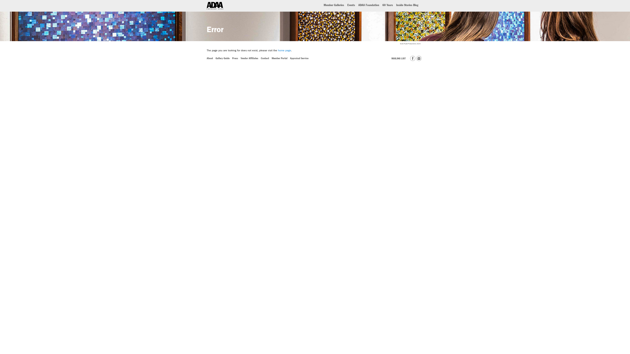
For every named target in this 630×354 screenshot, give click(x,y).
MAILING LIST (398, 58)
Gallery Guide (223, 58)
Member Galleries (334, 5)
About (210, 58)
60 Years (387, 5)
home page (284, 50)
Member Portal (279, 58)
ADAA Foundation (368, 5)
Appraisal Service (299, 58)
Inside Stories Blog (407, 5)
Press (235, 58)
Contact (265, 58)
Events (351, 5)
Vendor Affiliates (249, 58)
